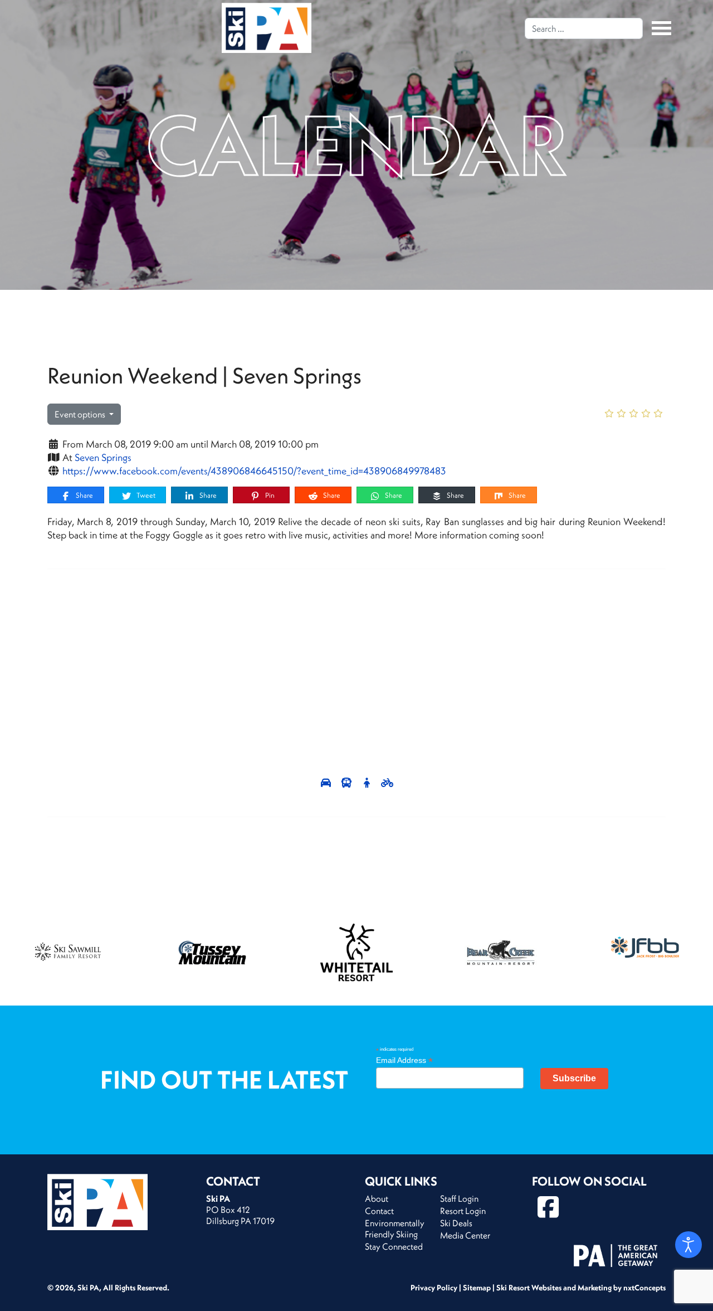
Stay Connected (394, 1246)
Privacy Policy (434, 1288)
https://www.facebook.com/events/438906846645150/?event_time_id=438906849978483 (254, 470)
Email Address (404, 1060)
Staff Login (459, 1198)
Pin (269, 495)
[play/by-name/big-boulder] (645, 947)
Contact (379, 1210)
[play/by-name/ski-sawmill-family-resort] (68, 952)
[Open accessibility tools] (688, 1244)
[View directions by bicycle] (387, 783)
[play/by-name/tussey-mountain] (212, 952)
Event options (81, 414)
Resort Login (463, 1210)
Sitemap (477, 1288)
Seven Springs (103, 457)
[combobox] (584, 28)
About (376, 1198)
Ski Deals (456, 1223)
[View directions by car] (327, 783)
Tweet (145, 495)
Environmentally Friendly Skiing (394, 1228)
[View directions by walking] (368, 783)
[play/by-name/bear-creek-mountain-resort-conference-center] (501, 952)
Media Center (465, 1235)
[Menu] (659, 28)
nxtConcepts (644, 1288)
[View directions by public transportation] (348, 783)
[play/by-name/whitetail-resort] (356, 952)
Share (83, 495)
